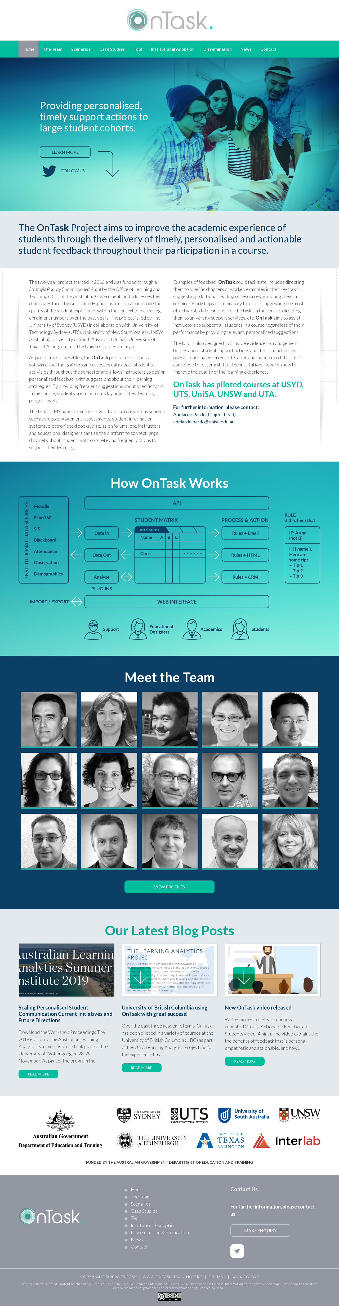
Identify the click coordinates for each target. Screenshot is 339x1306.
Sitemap (217, 1276)
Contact (139, 1247)
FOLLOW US (73, 170)
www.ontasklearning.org (173, 1276)
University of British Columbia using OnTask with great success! (165, 1010)
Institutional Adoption (153, 1225)
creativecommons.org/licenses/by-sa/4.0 (196, 1288)
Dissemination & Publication (160, 1232)
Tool (135, 1218)
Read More (38, 1074)
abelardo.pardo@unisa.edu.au (204, 421)
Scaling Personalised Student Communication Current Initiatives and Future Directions (66, 1013)
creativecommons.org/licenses (135, 1288)
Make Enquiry (260, 1230)
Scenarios (141, 1204)
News (137, 1239)
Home (137, 1189)
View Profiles (169, 886)
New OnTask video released (258, 1007)
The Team (140, 1196)
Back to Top (245, 1276)
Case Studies (144, 1211)
